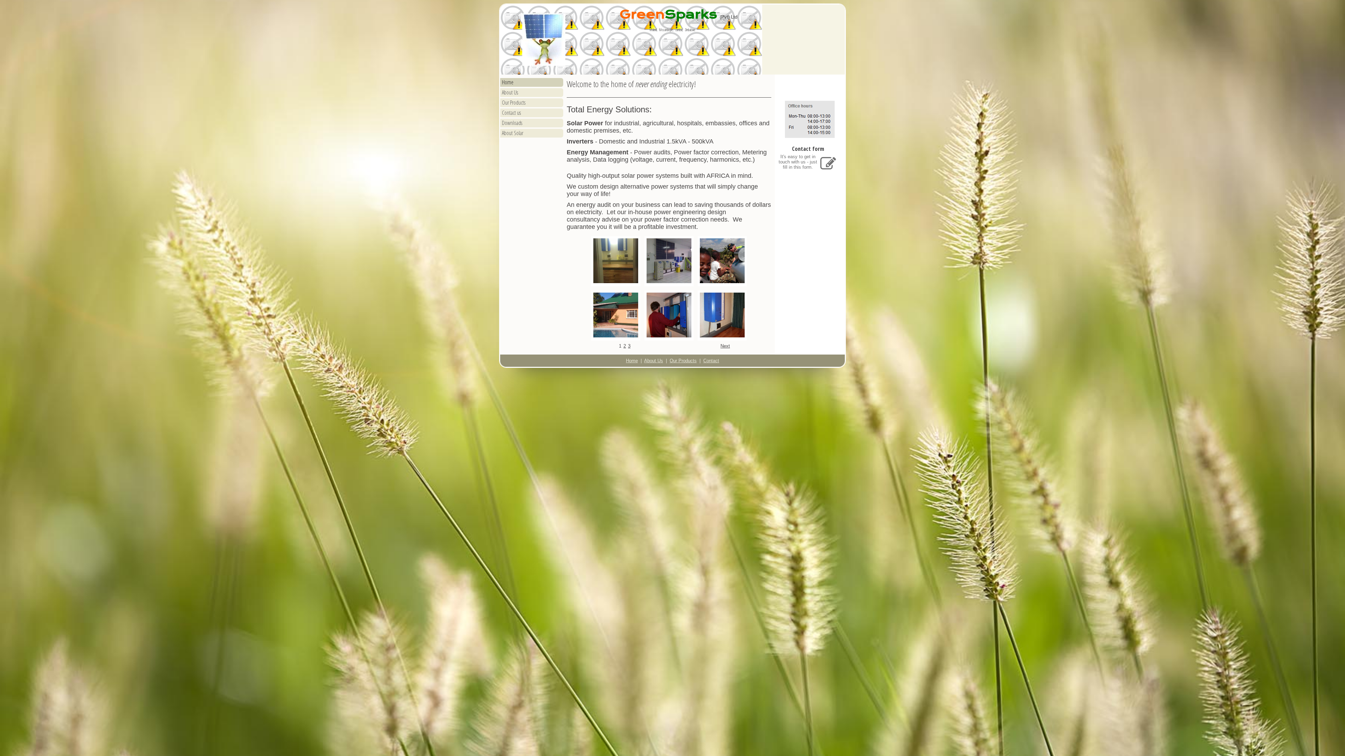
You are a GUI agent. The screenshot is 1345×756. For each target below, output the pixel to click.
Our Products (513, 102)
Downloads (512, 123)
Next (725, 346)
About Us (510, 92)
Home (507, 82)
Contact (711, 360)
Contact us (511, 113)
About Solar (512, 133)
